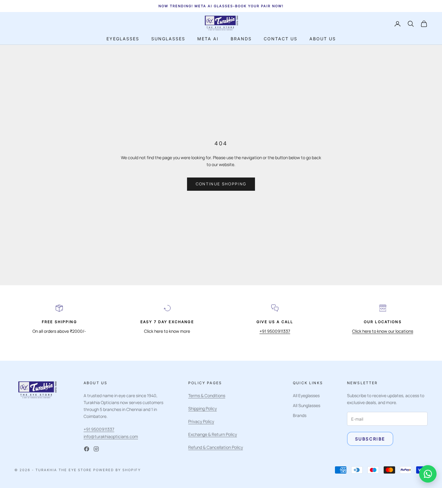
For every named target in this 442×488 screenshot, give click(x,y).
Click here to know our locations (382, 331)
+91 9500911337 (274, 331)
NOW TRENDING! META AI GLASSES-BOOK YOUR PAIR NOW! (220, 6)
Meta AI (208, 38)
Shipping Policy (202, 408)
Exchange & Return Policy (212, 434)
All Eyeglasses (306, 395)
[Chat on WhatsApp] (428, 474)
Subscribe (370, 438)
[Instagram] (96, 449)
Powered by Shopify (117, 470)
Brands (241, 38)
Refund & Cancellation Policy (215, 447)
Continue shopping (221, 184)
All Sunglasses (306, 405)
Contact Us (280, 38)
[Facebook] (87, 449)
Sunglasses (168, 38)
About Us (322, 38)
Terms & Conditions (206, 395)
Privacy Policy (201, 421)
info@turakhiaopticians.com (111, 436)
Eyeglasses (122, 38)
